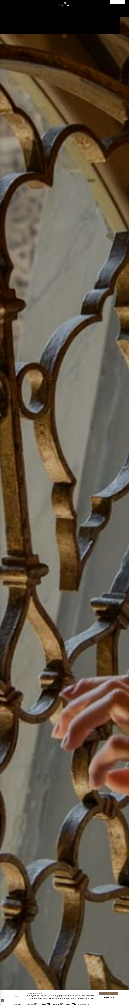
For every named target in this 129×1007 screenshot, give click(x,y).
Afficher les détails (82, 1004)
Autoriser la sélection (109, 997)
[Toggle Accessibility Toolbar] (2, 1000)
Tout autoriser (108, 993)
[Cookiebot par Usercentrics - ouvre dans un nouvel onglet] (18, 1004)
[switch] (48, 1004)
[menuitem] (112, 2)
